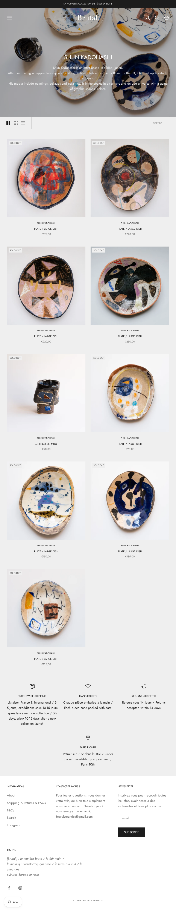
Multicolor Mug (46, 444)
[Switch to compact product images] (23, 123)
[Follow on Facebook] (9, 888)
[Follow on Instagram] (20, 888)
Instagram (13, 825)
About (11, 795)
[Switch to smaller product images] (16, 123)
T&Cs (10, 810)
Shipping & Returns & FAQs (26, 803)
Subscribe (131, 832)
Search (11, 817)
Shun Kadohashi (46, 223)
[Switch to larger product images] (8, 123)
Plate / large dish (46, 229)
